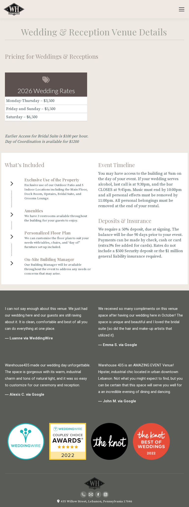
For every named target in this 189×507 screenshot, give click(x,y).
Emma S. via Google (120, 345)
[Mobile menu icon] (182, 9)
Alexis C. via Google (27, 394)
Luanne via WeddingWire (31, 338)
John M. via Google (119, 401)
